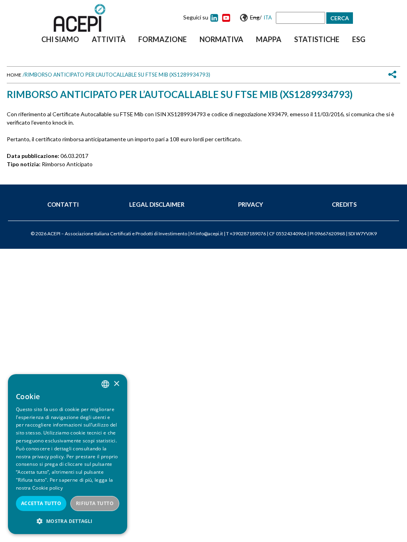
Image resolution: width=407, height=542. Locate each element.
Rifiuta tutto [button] (95, 503)
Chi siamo (60, 39)
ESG (358, 39)
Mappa (268, 39)
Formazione (162, 39)
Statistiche (316, 39)
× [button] (116, 384)
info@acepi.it (209, 233)
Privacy (250, 204)
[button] (67, 521)
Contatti (63, 204)
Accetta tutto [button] (41, 503)
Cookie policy (47, 487)
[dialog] (67, 454)
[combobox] (105, 384)
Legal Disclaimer (156, 204)
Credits (344, 204)
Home (14, 75)
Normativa (221, 39)
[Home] (79, 18)
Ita (268, 17)
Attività (109, 39)
